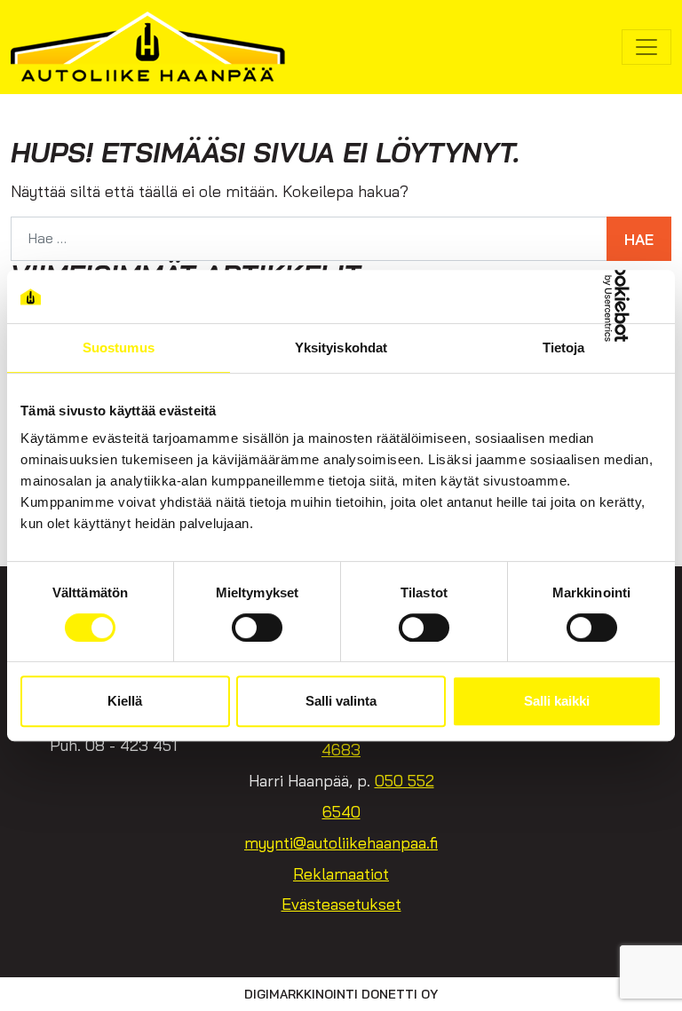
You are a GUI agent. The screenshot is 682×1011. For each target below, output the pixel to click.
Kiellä (124, 700)
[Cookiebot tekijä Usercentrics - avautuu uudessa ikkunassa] (584, 296)
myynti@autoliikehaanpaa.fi (341, 843)
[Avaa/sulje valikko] (646, 47)
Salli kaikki (557, 700)
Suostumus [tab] (119, 347)
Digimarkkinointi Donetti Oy (341, 994)
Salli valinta (341, 700)
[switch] (257, 627)
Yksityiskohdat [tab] (341, 347)
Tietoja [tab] (564, 347)
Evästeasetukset (341, 904)
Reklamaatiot (341, 874)
